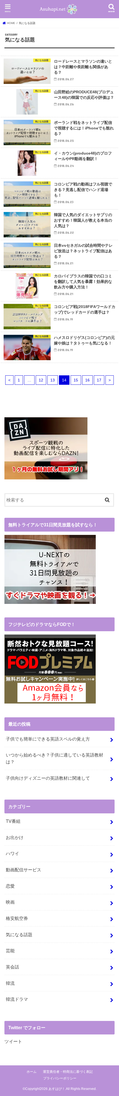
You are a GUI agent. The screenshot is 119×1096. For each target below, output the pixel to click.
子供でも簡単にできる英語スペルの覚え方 (48, 738)
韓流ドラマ (17, 999)
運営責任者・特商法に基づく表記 (68, 1071)
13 (52, 380)
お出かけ (15, 837)
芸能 (10, 950)
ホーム (32, 1071)
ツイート (13, 1041)
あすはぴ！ (56, 1088)
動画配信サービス (23, 869)
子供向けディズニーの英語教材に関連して (48, 778)
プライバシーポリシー (59, 1078)
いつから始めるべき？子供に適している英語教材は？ (54, 758)
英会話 (12, 966)
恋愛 (10, 885)
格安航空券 (17, 918)
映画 (10, 901)
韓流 (10, 983)
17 (99, 380)
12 (41, 380)
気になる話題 (19, 934)
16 (87, 380)
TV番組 (13, 821)
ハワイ (12, 853)
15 (76, 380)
